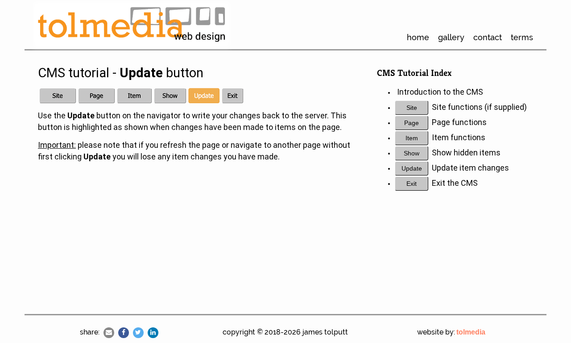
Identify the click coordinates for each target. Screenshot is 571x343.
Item (411, 138)
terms (522, 37)
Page (411, 122)
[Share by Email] (108, 332)
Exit (411, 183)
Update (411, 168)
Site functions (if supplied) (479, 107)
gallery (451, 37)
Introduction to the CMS (440, 91)
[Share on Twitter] (138, 332)
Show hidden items (466, 152)
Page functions (459, 122)
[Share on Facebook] (123, 332)
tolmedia (470, 332)
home (418, 37)
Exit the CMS (455, 183)
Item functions (458, 137)
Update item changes (470, 167)
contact (487, 37)
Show (411, 153)
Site (411, 107)
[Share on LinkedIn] (153, 332)
